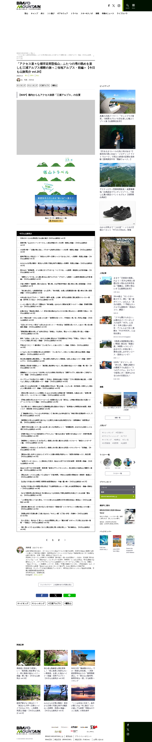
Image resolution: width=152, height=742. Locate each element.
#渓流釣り (120, 432)
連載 (97, 13)
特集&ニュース (108, 13)
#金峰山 (117, 440)
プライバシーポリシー (83, 736)
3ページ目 (20, 58)
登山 (26, 13)
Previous (101, 402)
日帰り (32, 75)
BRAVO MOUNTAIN (22, 53)
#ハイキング (21, 85)
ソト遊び (50, 13)
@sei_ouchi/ (38, 575)
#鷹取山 (54, 85)
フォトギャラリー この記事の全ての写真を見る (55, 585)
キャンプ (34, 13)
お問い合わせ (98, 739)
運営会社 (69, 736)
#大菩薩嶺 (106, 443)
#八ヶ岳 (126, 440)
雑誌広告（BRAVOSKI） (63, 739)
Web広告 (48, 739)
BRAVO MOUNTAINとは (54, 736)
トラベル (74, 13)
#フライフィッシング (110, 436)
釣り (42, 13)
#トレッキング (32, 85)
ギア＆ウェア (62, 13)
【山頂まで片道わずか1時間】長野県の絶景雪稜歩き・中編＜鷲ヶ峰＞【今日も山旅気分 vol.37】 (54, 481)
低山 (37, 75)
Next (134, 402)
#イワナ (124, 436)
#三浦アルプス (44, 85)
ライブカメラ (122, 13)
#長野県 (115, 443)
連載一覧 (117, 417)
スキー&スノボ (87, 13)
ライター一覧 (117, 473)
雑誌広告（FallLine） (83, 739)
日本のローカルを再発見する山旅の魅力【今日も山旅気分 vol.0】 (43, 238)
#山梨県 (124, 443)
